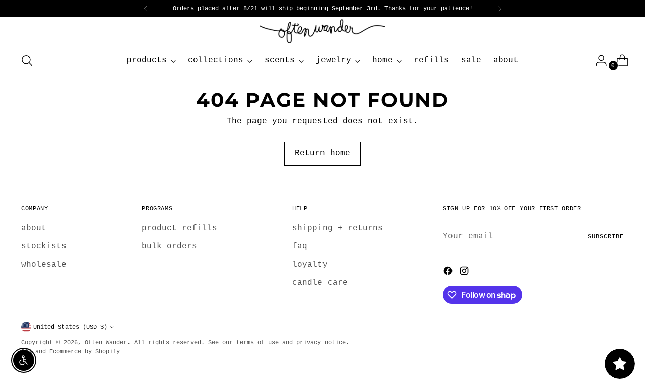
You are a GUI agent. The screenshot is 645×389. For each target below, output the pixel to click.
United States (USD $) (70, 327)
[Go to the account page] (597, 60)
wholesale (44, 264)
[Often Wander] (322, 31)
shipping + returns (337, 228)
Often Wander (106, 342)
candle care (320, 282)
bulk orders (169, 246)
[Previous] (146, 8)
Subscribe (605, 236)
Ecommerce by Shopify (84, 351)
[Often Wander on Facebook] (449, 273)
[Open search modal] (27, 60)
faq (299, 246)
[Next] (500, 8)
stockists (44, 246)
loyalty (310, 264)
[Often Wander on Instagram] (465, 273)
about (33, 228)
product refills (179, 228)
